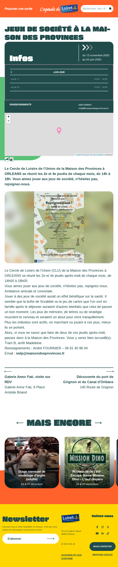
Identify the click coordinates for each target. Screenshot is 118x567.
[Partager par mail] (12, 159)
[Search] (110, 8)
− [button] (8, 121)
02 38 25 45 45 (68, 544)
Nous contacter (102, 546)
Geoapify (86, 155)
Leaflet (78, 155)
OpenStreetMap (98, 155)
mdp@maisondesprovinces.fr (94, 108)
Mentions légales (102, 554)
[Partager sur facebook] (16, 159)
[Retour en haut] (101, 561)
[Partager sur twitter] (20, 159)
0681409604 (85, 104)
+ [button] (8, 116)
